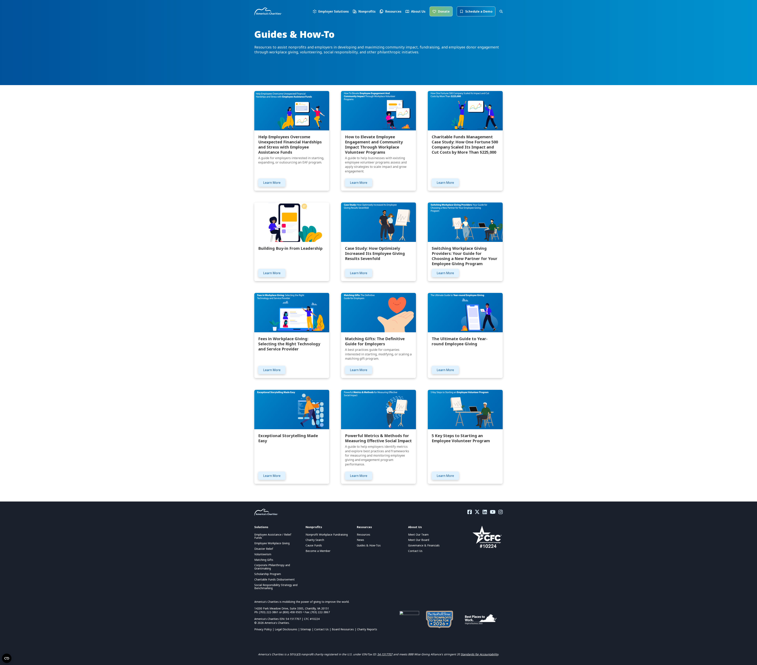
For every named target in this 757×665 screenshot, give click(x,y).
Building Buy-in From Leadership (290, 248)
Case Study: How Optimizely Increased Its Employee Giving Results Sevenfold (375, 253)
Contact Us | (323, 629)
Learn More (272, 182)
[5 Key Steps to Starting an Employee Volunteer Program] (465, 409)
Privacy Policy (263, 629)
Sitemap (305, 629)
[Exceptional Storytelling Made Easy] (291, 409)
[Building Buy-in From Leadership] (291, 222)
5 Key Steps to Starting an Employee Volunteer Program (461, 438)
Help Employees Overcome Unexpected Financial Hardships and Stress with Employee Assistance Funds (290, 144)
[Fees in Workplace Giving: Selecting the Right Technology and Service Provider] (291, 312)
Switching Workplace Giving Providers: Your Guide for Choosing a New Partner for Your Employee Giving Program (464, 256)
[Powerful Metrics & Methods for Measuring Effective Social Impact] (378, 409)
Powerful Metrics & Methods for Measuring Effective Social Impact (378, 438)
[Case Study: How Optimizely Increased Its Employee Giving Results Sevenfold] (378, 222)
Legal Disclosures (286, 629)
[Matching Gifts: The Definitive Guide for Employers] (378, 312)
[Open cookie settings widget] (6, 658)
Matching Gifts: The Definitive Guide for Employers (375, 341)
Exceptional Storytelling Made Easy (288, 438)
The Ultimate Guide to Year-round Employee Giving (460, 341)
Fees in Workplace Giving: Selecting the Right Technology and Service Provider (289, 344)
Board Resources (343, 629)
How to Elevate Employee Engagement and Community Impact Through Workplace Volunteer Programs (374, 144)
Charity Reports (367, 629)
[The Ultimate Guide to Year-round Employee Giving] (465, 312)
